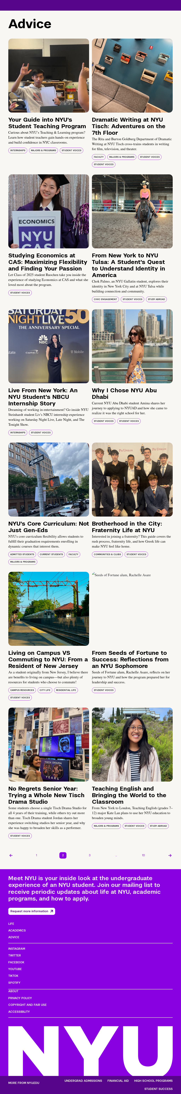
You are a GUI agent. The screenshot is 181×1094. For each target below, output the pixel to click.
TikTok (13, 976)
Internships (17, 150)
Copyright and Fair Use (27, 1005)
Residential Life (66, 690)
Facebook (16, 962)
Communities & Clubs (107, 554)
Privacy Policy (20, 998)
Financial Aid (118, 1080)
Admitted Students (22, 554)
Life (11, 924)
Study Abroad (156, 299)
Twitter (14, 955)
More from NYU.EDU (23, 1083)
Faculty (99, 157)
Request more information (29, 911)
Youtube (15, 969)
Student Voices (71, 150)
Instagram (16, 949)
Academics (17, 930)
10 (143, 855)
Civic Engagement (105, 299)
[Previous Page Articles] (11, 855)
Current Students (51, 554)
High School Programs (153, 1080)
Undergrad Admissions (83, 1080)
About (13, 991)
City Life (45, 690)
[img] (48, 76)
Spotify (14, 983)
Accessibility (19, 1012)
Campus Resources (22, 690)
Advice (13, 937)
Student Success (158, 1089)
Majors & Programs (43, 150)
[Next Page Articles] (170, 855)
